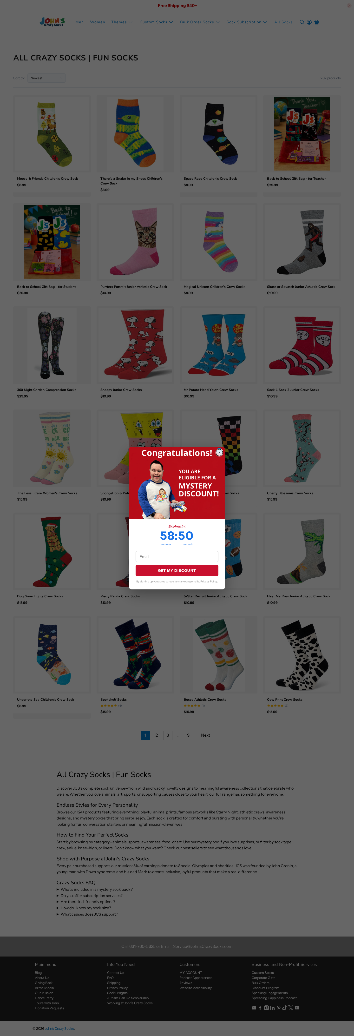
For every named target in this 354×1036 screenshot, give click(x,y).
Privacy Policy (208, 581)
